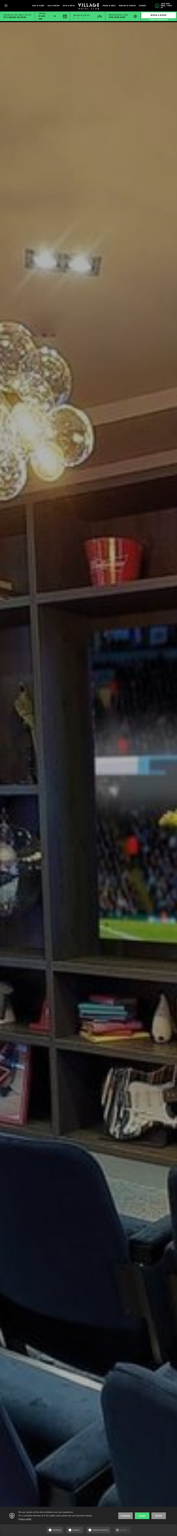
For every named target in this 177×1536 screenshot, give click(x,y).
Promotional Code (118, 15)
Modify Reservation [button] (158, 20)
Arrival (42, 13)
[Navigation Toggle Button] (15, 5)
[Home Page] (88, 6)
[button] (52, 16)
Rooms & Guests (82, 15)
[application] (88, 1521)
